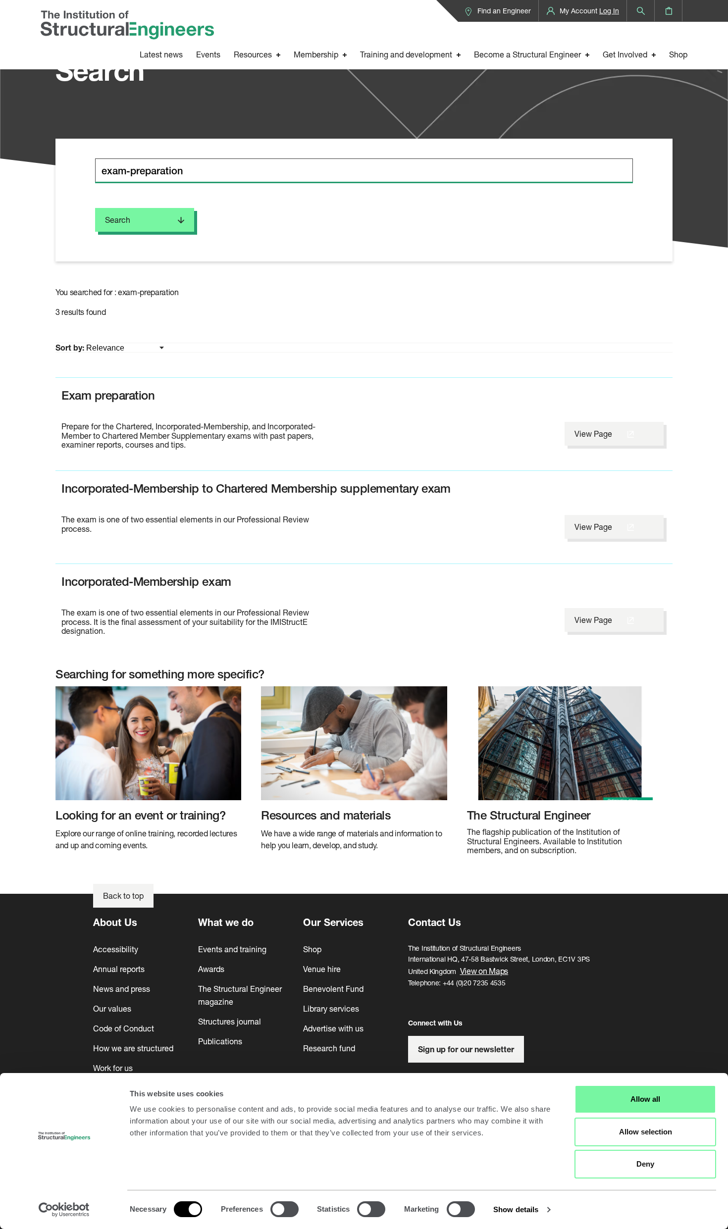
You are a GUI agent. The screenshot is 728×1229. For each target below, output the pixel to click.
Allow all (645, 1099)
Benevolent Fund (333, 988)
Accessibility (115, 949)
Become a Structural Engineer (527, 54)
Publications (220, 1041)
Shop (678, 54)
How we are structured (133, 1048)
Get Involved (625, 54)
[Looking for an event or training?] (148, 743)
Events (208, 54)
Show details (515, 1209)
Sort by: (70, 347)
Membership (316, 54)
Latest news (161, 54)
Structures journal (229, 1021)
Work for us (113, 1068)
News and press (121, 988)
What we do (226, 922)
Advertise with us (333, 1028)
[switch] (284, 1209)
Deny (645, 1164)
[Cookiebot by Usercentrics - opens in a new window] (64, 1209)
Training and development (406, 54)
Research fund (329, 1048)
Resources (253, 54)
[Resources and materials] (354, 743)
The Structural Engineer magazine (240, 995)
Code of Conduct (123, 1028)
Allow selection (645, 1131)
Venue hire (322, 968)
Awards (211, 968)
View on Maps (484, 970)
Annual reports (119, 968)
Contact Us (434, 922)
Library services (331, 1008)
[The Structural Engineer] (560, 743)
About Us (115, 922)
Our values (112, 1008)
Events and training (232, 949)
